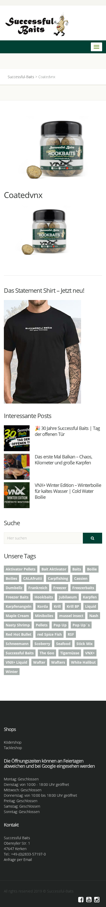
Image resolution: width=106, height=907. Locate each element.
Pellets (42, 625)
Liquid (90, 606)
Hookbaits (43, 597)
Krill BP (73, 606)
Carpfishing (58, 578)
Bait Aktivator (53, 569)
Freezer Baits (17, 597)
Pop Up (60, 625)
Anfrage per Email (18, 859)
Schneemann (17, 643)
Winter (12, 671)
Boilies (11, 578)
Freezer (59, 587)
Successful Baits (20, 652)
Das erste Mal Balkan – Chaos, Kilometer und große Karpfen (63, 460)
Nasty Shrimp (18, 625)
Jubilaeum (68, 597)
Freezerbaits (83, 587)
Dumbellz (14, 587)
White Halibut (83, 662)
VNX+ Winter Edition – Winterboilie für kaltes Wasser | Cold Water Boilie (68, 491)
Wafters (58, 662)
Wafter (39, 662)
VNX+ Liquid (16, 662)
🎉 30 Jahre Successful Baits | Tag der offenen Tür (67, 431)
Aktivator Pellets (21, 569)
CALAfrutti (32, 578)
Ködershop (12, 742)
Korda (42, 606)
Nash (93, 615)
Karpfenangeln (18, 606)
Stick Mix (84, 643)
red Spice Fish (49, 634)
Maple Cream (17, 615)
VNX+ (90, 652)
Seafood (63, 643)
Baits (76, 569)
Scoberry (42, 643)
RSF (71, 634)
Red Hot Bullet (18, 634)
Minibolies (44, 615)
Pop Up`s (81, 625)
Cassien (80, 578)
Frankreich (37, 587)
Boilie (92, 569)
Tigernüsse (69, 652)
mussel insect (71, 615)
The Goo (47, 652)
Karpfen (90, 597)
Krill (57, 606)
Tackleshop (13, 747)
